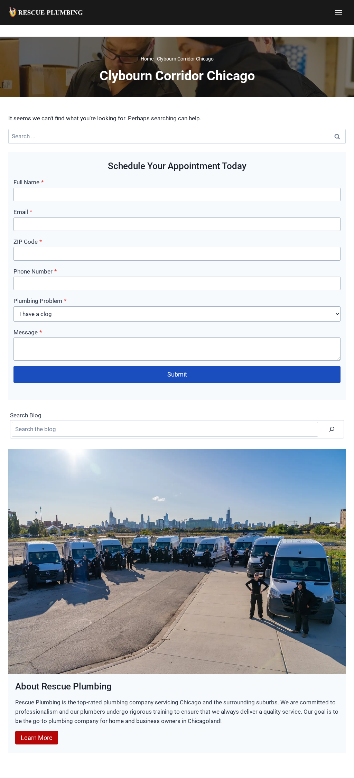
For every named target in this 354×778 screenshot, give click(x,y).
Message (27, 332)
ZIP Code (27, 241)
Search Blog (25, 415)
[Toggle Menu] (339, 13)
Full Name (28, 182)
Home (147, 59)
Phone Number (35, 271)
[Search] (332, 429)
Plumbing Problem (39, 300)
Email (22, 212)
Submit (177, 374)
